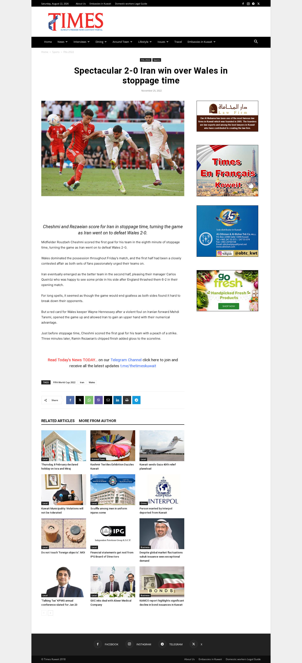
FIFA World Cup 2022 (64, 382)
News (61, 42)
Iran (82, 382)
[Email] (108, 400)
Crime (144, 503)
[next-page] (50, 613)
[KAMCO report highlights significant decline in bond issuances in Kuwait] (161, 581)
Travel (178, 42)
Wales (92, 382)
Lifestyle (143, 42)
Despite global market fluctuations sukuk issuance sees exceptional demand (161, 556)
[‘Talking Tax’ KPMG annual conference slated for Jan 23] (63, 581)
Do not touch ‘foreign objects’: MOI (63, 552)
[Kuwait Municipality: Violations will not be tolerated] (63, 489)
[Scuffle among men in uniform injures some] (112, 489)
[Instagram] (248, 3)
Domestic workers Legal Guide (131, 3)
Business (145, 547)
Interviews (80, 42)
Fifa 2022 (145, 59)
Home (48, 42)
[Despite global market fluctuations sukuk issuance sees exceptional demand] (161, 533)
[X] (258, 3)
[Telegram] (253, 3)
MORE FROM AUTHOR (97, 421)
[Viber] (99, 400)
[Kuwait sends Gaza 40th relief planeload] (161, 445)
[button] (256, 42)
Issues (161, 42)
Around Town (121, 42)
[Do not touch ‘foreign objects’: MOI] (63, 533)
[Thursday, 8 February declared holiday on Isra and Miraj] (63, 445)
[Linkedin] (117, 400)
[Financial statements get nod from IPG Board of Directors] (112, 533)
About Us (81, 3)
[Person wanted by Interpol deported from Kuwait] (161, 489)
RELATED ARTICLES (58, 421)
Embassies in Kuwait (100, 3)
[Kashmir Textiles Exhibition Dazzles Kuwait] (112, 445)
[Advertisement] (113, 207)
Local (45, 459)
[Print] (127, 400)
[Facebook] (243, 3)
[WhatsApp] (89, 400)
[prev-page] (43, 613)
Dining (99, 42)
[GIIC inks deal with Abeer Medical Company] (112, 581)
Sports (56, 52)
